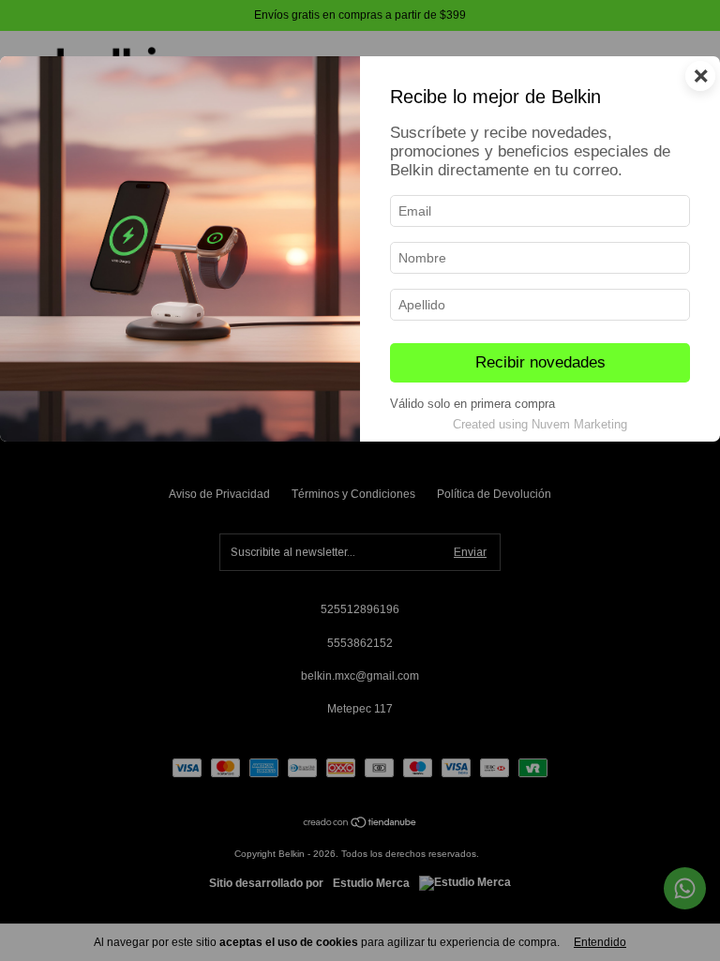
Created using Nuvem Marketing (540, 424)
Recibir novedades (540, 362)
